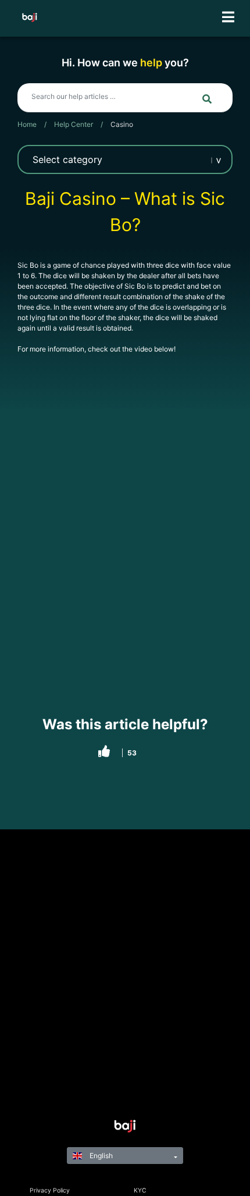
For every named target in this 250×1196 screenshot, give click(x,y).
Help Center (73, 124)
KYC (140, 1190)
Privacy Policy (50, 1190)
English (100, 1155)
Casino (121, 124)
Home (27, 124)
